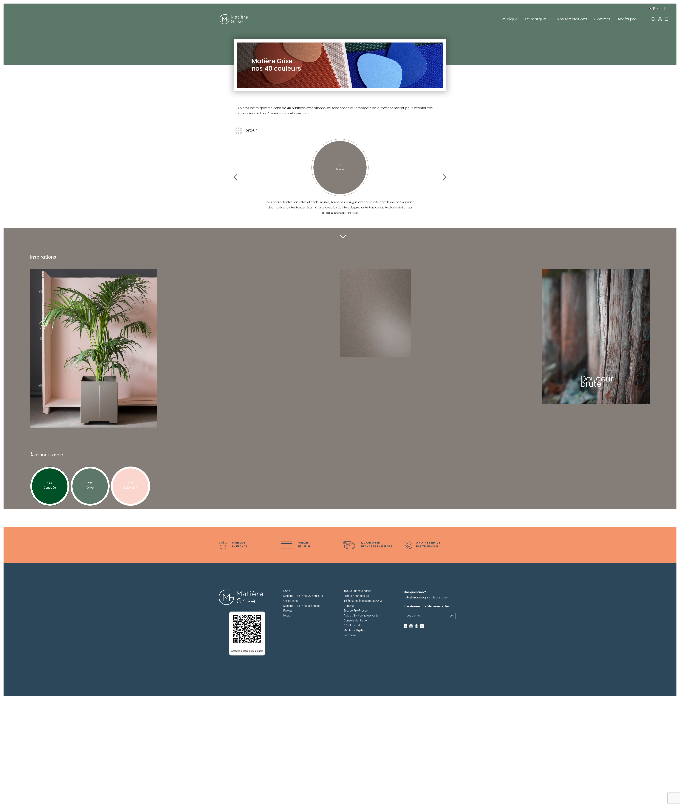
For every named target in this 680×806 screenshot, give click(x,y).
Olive (90, 488)
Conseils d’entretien (356, 621)
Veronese (350, 635)
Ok (451, 616)
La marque (535, 19)
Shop (286, 591)
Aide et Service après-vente (361, 616)
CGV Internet (352, 626)
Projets (287, 611)
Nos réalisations (572, 19)
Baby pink (130, 488)
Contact (602, 19)
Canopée (50, 488)
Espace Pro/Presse (356, 611)
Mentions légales (354, 631)
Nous (286, 616)
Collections (290, 601)
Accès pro (627, 19)
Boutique (509, 19)
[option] (247, 545)
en (666, 8)
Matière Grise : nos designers (301, 606)
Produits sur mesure (356, 596)
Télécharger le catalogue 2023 (363, 601)
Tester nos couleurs (217, 132)
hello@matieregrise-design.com (426, 597)
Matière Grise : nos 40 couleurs (303, 596)
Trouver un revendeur (357, 591)
